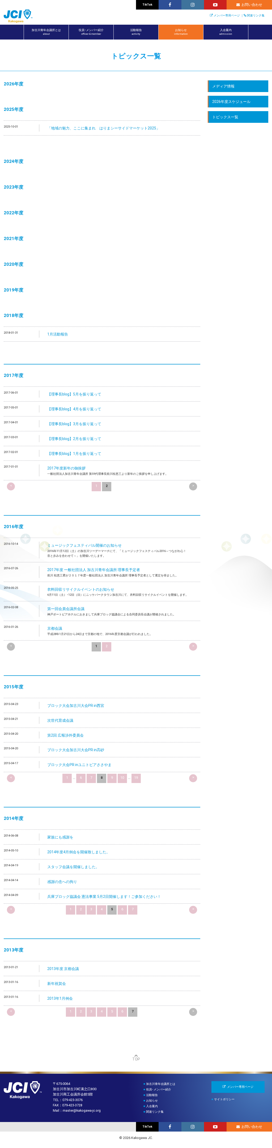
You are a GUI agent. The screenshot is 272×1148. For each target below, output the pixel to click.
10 (122, 778)
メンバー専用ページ (227, 15)
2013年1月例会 (60, 998)
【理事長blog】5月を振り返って (74, 394)
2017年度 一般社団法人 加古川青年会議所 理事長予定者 (93, 570)
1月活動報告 (57, 334)
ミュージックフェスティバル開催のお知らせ (84, 545)
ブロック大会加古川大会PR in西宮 (75, 705)
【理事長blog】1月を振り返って (74, 453)
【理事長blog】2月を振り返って (74, 439)
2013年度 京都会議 (63, 969)
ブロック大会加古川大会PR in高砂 (75, 750)
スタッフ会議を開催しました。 (73, 867)
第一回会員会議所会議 (65, 609)
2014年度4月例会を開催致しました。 (78, 852)
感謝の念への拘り (62, 882)
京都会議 (54, 628)
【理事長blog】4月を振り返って (74, 409)
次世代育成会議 (60, 720)
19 (136, 778)
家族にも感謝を (60, 837)
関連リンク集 (256, 15)
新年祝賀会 (56, 983)
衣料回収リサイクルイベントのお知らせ (80, 589)
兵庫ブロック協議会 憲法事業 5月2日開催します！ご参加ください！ (104, 896)
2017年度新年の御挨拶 (66, 468)
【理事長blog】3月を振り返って (74, 424)
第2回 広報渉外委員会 (65, 735)
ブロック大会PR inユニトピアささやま (79, 765)
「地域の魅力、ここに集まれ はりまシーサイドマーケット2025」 (103, 128)
